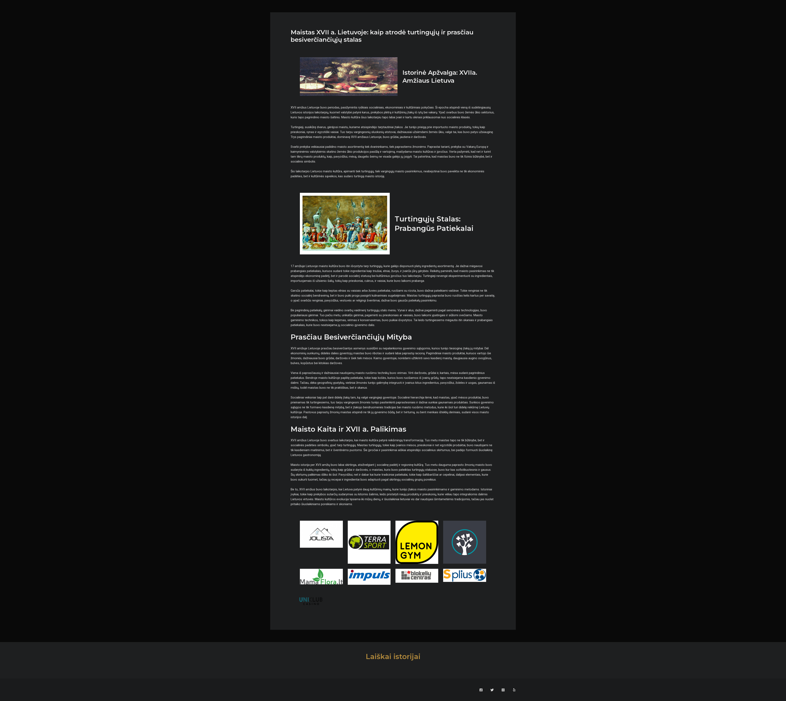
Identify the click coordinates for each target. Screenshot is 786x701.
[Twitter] (492, 690)
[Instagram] (503, 690)
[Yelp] (514, 690)
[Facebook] (481, 690)
